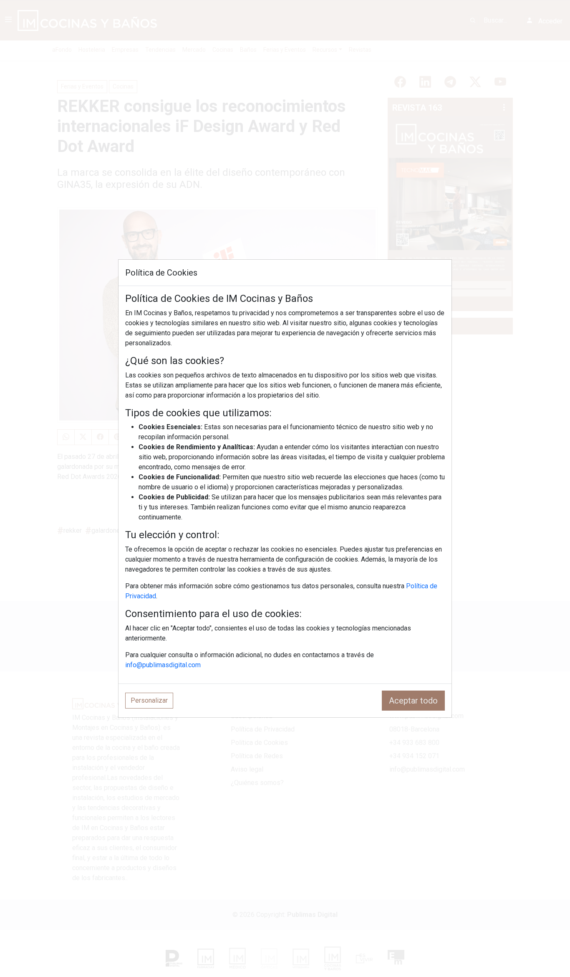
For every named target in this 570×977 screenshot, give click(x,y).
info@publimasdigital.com (163, 665)
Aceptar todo (413, 701)
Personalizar (149, 700)
